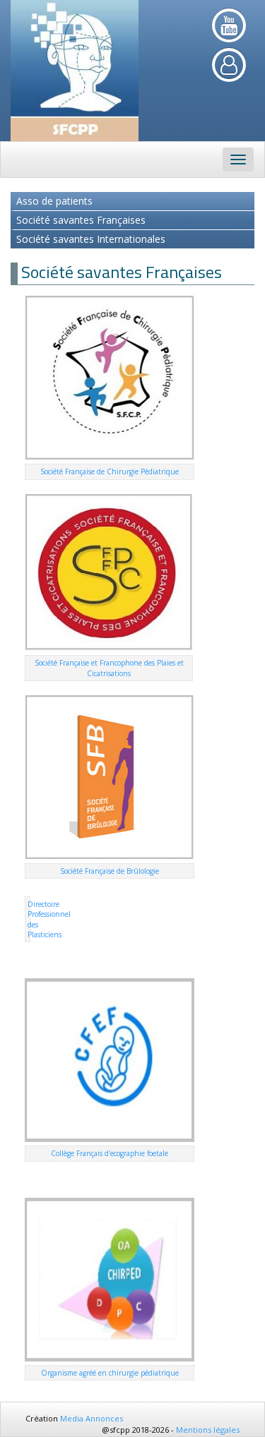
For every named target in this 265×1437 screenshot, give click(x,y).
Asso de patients (54, 201)
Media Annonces (91, 1418)
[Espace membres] (229, 65)
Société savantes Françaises (81, 220)
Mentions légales (208, 1429)
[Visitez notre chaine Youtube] (229, 25)
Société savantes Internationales (90, 239)
